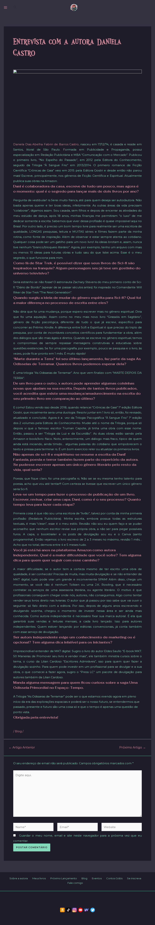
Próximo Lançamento (63, 878)
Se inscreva (134, 878)
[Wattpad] (86, 909)
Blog (18, 731)
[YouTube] (80, 909)
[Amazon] (62, 909)
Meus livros (39, 878)
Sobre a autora (18, 878)
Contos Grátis (114, 878)
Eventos (97, 878)
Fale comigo (75, 882)
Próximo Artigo (132, 747)
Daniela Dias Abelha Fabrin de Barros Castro (46, 144)
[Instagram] (74, 909)
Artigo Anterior (22, 747)
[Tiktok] (68, 909)
